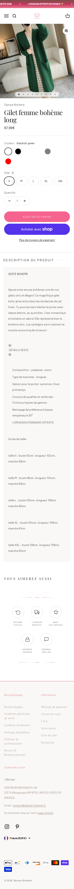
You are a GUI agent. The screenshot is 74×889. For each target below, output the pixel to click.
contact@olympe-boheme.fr (29, 805)
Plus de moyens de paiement (37, 240)
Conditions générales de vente (17, 716)
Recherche (47, 742)
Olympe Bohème (14, 104)
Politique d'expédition (17, 732)
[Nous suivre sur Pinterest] (17, 826)
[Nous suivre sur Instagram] (7, 826)
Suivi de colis (49, 735)
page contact (45, 813)
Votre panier (48, 728)
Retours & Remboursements (15, 752)
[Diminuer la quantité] (9, 201)
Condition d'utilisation (17, 725)
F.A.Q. (44, 721)
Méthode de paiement (54, 707)
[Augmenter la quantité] (25, 201)
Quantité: (10, 192)
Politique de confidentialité (13, 741)
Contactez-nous (51, 714)
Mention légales (13, 707)
